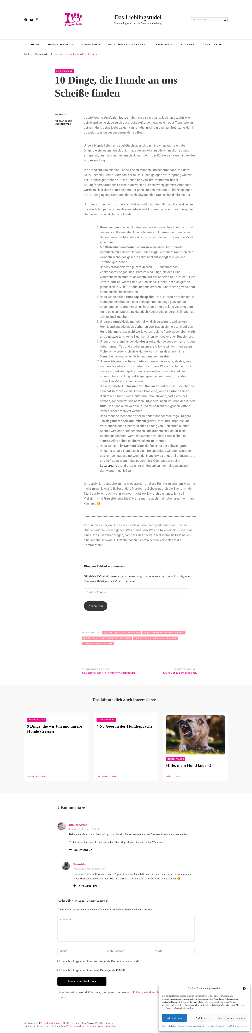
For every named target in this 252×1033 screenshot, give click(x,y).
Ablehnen (201, 1018)
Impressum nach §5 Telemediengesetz (231, 1026)
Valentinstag (119, 117)
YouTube (188, 44)
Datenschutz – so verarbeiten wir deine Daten (196, 1026)
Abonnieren (95, 606)
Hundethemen (59, 44)
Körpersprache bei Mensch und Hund (155, 638)
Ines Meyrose (78, 824)
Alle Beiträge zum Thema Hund (122, 633)
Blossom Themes (36, 1026)
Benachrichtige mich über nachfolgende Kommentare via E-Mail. (101, 961)
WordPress (66, 1026)
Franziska (60, 114)
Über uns (210, 44)
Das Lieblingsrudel (137, 17)
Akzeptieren (174, 1018)
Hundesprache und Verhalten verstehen (107, 638)
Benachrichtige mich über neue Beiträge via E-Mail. (93, 970)
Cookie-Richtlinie (169, 1026)
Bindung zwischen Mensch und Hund (163, 633)
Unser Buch (163, 44)
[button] (245, 988)
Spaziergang (108, 465)
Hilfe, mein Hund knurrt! (188, 765)
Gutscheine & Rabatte (127, 44)
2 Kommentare (66, 124)
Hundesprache (64, 71)
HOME (35, 44)
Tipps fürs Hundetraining (98, 644)
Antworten (83, 849)
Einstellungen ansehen (231, 1018)
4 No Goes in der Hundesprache (124, 726)
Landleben (91, 44)
